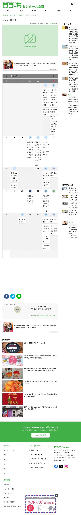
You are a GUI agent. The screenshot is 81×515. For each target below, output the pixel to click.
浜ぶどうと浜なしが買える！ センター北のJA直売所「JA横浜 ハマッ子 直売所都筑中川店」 (73, 84)
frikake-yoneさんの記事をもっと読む (43, 315)
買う (46, 11)
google (20, 15)
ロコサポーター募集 (35, 454)
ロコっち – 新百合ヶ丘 (36, 467)
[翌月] (54, 76)
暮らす (34, 11)
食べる (9, 11)
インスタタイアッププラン (38, 459)
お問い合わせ (7, 493)
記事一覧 (6, 484)
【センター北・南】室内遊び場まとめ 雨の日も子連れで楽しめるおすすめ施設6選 (73, 52)
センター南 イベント (30, 15)
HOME (6, 15)
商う (71, 11)
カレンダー (13, 15)
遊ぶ (58, 11)
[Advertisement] (30, 277)
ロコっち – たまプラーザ (37, 463)
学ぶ (21, 11)
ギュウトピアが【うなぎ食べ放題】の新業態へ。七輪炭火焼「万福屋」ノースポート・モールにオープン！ (73, 35)
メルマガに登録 (40, 435)
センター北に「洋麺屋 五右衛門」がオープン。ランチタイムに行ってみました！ (73, 68)
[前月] (6, 76)
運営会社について (35, 450)
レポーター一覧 (8, 489)
